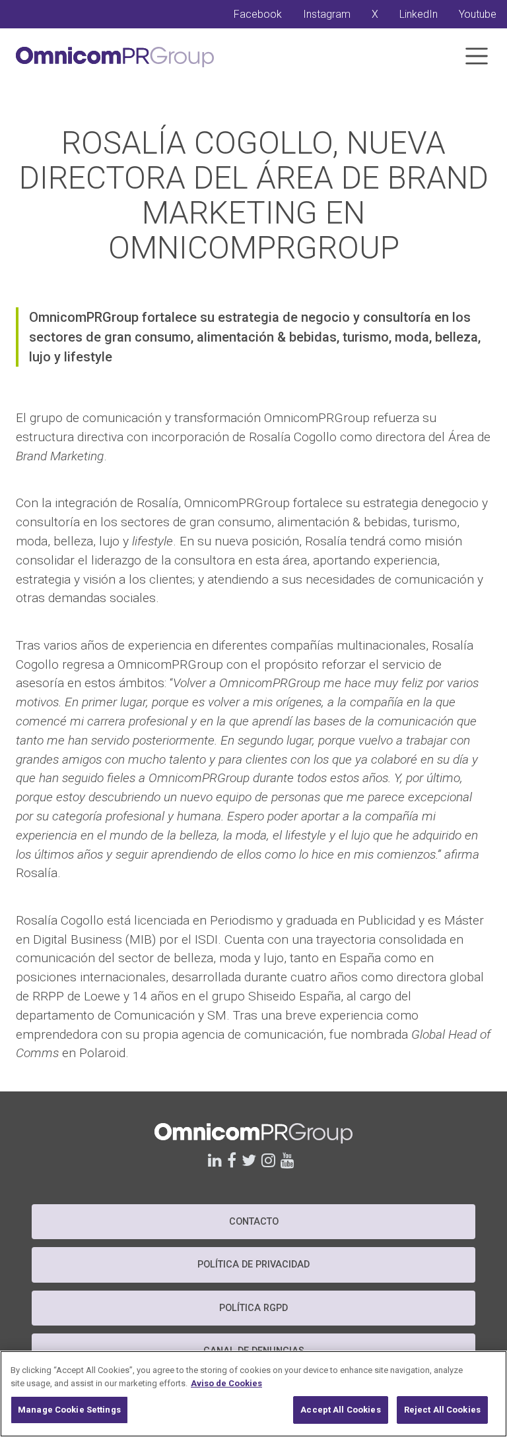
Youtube (477, 14)
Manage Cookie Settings (69, 1410)
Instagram (327, 14)
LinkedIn (418, 14)
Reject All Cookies (442, 1410)
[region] (253, 1394)
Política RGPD (253, 1308)
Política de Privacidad (253, 1264)
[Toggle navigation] (476, 56)
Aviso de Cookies (226, 1383)
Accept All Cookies (340, 1410)
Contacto (254, 1221)
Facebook (258, 14)
